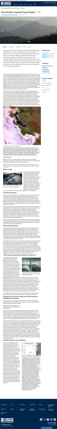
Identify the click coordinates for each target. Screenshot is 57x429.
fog (43, 87)
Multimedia (11, 46)
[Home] (6, 5)
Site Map (41, 404)
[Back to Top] (53, 425)
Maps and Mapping (46, 85)
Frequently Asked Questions (50, 2)
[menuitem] (15, 4)
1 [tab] (27, 41)
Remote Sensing (45, 89)
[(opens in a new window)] (41, 419)
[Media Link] (22, 126)
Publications (18, 46)
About (35, 4)
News (25, 4)
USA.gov (12, 409)
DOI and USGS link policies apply (51, 405)
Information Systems (47, 83)
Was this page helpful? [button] (47, 427)
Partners (29, 46)
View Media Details (17, 146)
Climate (44, 80)
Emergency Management (51, 410)
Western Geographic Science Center (10, 8)
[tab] (5, 47)
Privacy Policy (32, 404)
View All (44, 92)
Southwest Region (46, 72)
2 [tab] (29, 41)
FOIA (11, 404)
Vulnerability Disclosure (22, 410)
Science (15, 4)
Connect (30, 4)
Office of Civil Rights (4, 413)
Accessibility (3, 404)
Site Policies (22, 404)
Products (21, 4)
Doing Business (42, 409)
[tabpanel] (28, 30)
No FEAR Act (3, 409)
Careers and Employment (32, 410)
